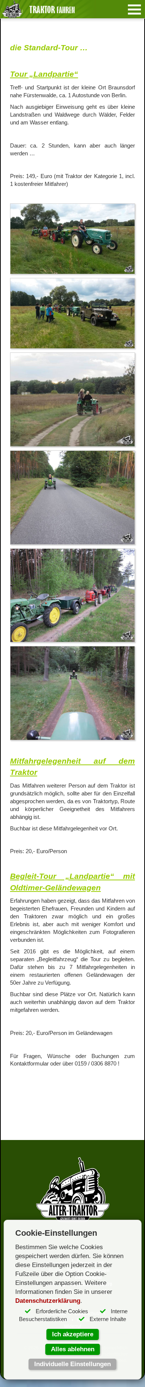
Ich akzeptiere (72, 1334)
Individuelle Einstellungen (72, 1364)
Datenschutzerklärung (47, 1300)
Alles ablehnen (72, 1349)
